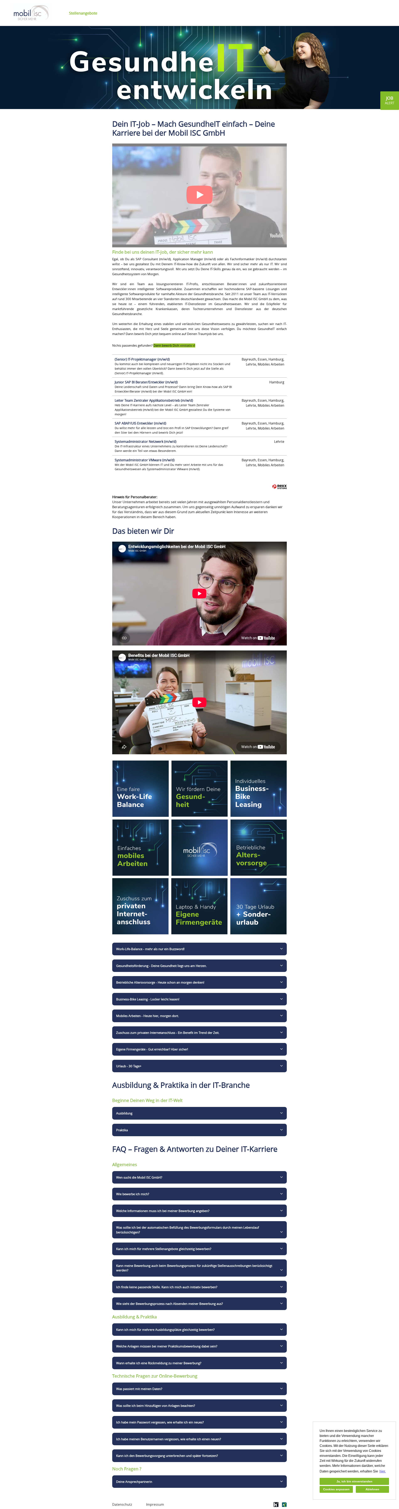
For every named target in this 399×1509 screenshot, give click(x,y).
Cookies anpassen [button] (336, 1489)
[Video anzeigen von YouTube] (199, 195)
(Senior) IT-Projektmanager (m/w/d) (142, 359)
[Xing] (284, 1506)
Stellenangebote (83, 13)
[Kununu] (276, 1506)
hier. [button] (382, 1471)
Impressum (155, 1504)
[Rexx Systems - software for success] (279, 486)
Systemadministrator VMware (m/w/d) (145, 460)
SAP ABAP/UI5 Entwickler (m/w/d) (140, 423)
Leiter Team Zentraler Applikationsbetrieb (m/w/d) (154, 400)
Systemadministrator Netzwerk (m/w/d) (145, 441)
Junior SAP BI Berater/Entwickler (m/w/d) (146, 382)
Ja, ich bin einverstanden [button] (354, 1481)
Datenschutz (122, 1504)
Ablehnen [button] (372, 1489)
